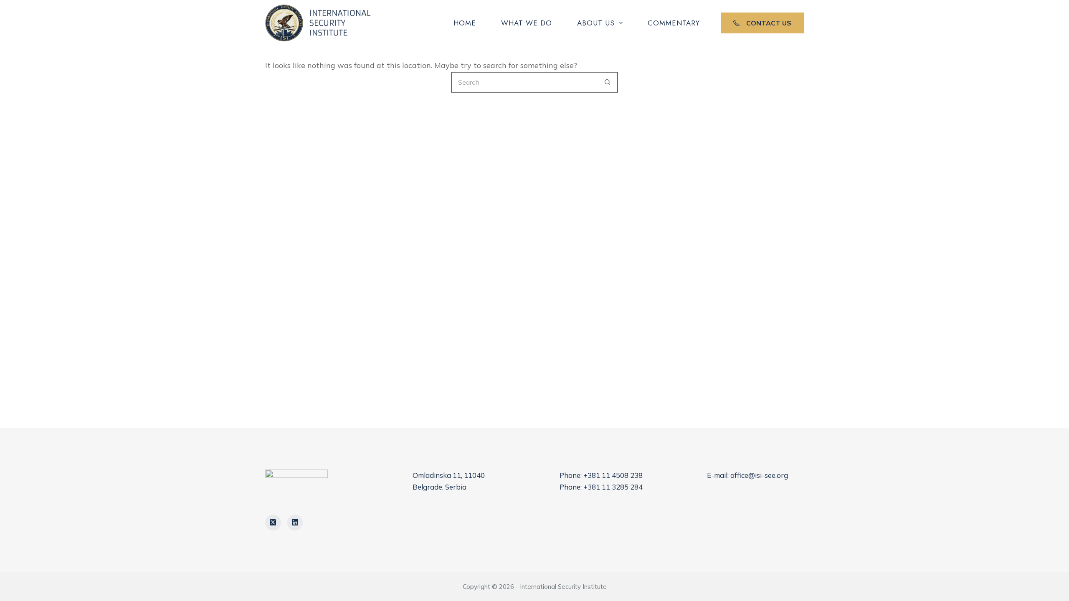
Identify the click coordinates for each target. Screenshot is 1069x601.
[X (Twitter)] (273, 522)
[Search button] (607, 82)
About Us (596, 23)
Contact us (768, 23)
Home (464, 23)
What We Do (526, 23)
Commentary (674, 23)
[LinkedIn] (295, 522)
